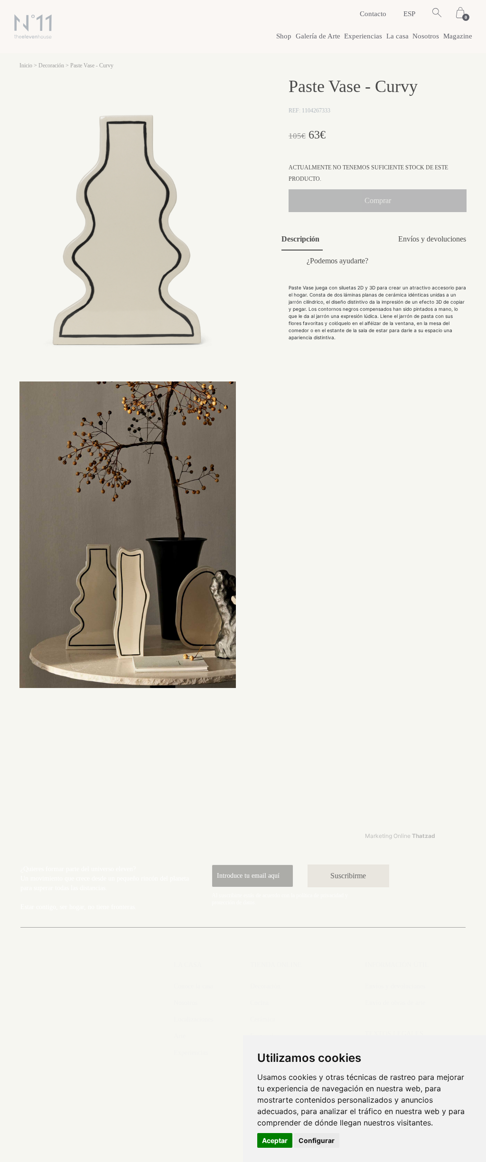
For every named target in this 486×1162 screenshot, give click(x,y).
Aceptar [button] (275, 1140)
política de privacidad (320, 895)
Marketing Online (400, 835)
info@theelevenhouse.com (81, 1094)
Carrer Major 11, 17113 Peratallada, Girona (74, 1032)
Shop (283, 36)
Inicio (25, 65)
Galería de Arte (318, 36)
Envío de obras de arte (395, 1002)
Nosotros (425, 36)
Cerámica (262, 1019)
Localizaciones (193, 1019)
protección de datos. (234, 902)
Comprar (377, 200)
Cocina (259, 1002)
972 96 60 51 (50, 1072)
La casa (397, 36)
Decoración (51, 65)
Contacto (373, 14)
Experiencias (363, 36)
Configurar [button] (317, 1140)
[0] (460, 13)
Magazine (457, 36)
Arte (180, 1036)
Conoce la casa (193, 986)
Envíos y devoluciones (395, 986)
